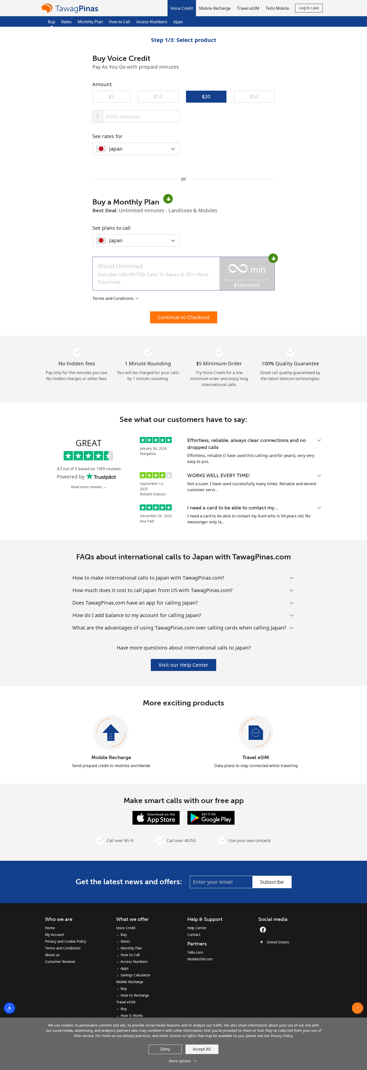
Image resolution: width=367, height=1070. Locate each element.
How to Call (119, 21)
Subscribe (272, 881)
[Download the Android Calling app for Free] (211, 817)
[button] (182, 8)
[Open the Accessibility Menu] (9, 1008)
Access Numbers (151, 21)
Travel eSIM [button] (248, 8)
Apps (178, 21)
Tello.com (195, 952)
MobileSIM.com (200, 959)
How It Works (132, 1015)
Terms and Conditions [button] (113, 298)
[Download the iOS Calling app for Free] (156, 817)
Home (50, 927)
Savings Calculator (135, 975)
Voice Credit (126, 927)
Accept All (202, 1049)
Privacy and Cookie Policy (65, 941)
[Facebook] (264, 929)
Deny (165, 1049)
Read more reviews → (89, 486)
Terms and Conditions (63, 948)
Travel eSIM (255, 757)
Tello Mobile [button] (277, 8)
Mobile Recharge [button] (215, 8)
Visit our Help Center (183, 664)
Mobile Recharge (111, 757)
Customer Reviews (60, 961)
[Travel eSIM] (256, 733)
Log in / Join (309, 7)
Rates (66, 21)
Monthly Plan (90, 21)
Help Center (196, 927)
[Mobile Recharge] (111, 733)
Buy (124, 934)
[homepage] (71, 8)
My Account (54, 934)
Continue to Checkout (183, 317)
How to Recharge (135, 995)
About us (52, 954)
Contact (193, 934)
